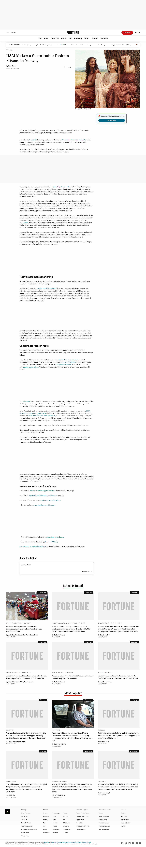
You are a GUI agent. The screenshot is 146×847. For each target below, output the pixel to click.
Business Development (104, 826)
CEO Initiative (66, 823)
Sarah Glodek (104, 635)
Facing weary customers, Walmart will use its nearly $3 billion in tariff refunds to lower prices (118, 677)
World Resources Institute (68, 360)
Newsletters (56, 829)
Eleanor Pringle (105, 793)
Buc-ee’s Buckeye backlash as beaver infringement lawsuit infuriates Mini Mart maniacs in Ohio (24, 628)
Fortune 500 (55, 38)
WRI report (27, 401)
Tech (70, 38)
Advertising (101, 813)
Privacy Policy (80, 819)
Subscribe (127, 33)
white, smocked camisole (46, 289)
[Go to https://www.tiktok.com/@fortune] (137, 843)
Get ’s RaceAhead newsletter (33, 547)
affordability (24, 672)
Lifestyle (87, 38)
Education (65, 832)
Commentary (11, 672)
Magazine (55, 832)
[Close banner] (124, 116)
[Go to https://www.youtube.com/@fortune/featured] (140, 843)
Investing (56, 730)
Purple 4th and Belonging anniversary (43, 495)
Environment (46, 832)
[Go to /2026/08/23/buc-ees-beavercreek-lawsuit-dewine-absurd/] (27, 606)
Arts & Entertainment (61, 623)
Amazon (70, 672)
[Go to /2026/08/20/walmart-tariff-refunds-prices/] (119, 656)
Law (7, 623)
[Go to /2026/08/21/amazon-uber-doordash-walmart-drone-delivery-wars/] (73, 656)
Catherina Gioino (60, 795)
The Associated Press (30, 635)
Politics (55, 826)
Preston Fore (104, 741)
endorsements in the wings (51, 500)
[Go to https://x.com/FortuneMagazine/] (126, 843)
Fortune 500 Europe (26, 823)
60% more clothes (69, 362)
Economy (10, 730)
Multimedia (104, 38)
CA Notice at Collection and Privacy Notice (65, 842)
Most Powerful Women (26, 826)
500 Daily (51, 542)
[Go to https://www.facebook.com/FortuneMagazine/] (122, 843)
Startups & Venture (106, 623)
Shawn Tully (22, 741)
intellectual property (21, 623)
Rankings (95, 38)
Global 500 (24, 819)
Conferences (66, 826)
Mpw (64, 819)
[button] (40, 38)
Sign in (137, 33)
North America (58, 672)
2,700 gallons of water (63, 365)
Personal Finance (59, 781)
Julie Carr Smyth (14, 635)
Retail (9, 50)
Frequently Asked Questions (83, 813)
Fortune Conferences (104, 823)
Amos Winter (12, 682)
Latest (46, 38)
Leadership (78, 38)
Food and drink (79, 623)
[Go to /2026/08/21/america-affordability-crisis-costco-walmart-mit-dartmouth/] (27, 656)
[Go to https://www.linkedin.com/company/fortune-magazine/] (130, 843)
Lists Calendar (24, 836)
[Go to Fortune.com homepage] (73, 32)
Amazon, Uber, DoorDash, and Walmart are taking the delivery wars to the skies (72, 677)
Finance (63, 38)
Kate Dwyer (12, 66)
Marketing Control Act (61, 187)
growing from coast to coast (44, 505)
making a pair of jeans (31, 367)
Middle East (11, 781)
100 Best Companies (26, 813)
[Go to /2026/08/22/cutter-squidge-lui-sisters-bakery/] (73, 606)
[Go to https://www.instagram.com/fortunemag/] (133, 843)
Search (13, 33)
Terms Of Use (80, 823)
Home (40, 38)
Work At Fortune (125, 819)
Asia (44, 826)
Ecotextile (32, 140)
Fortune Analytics (103, 819)
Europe (45, 829)
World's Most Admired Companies (29, 829)
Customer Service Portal (82, 816)
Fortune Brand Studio (104, 816)
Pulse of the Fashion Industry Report (41, 416)
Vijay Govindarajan (27, 682)
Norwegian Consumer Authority (74, 140)
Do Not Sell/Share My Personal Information (82, 842)
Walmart (109, 672)
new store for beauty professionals (42, 491)
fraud (119, 623)
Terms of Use (46, 842)
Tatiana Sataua (59, 635)
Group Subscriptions (104, 829)
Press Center (124, 816)
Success (101, 730)
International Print (81, 829)
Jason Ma (11, 741)
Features (65, 813)
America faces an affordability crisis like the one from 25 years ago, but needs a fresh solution (26, 677)
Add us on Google (111, 120)
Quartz (25, 223)
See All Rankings (25, 832)
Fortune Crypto (56, 813)
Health (54, 816)
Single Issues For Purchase (83, 826)
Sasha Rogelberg (60, 744)
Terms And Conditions (126, 823)
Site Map (123, 826)
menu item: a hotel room (55, 537)
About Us (123, 813)
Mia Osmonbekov (106, 682)
